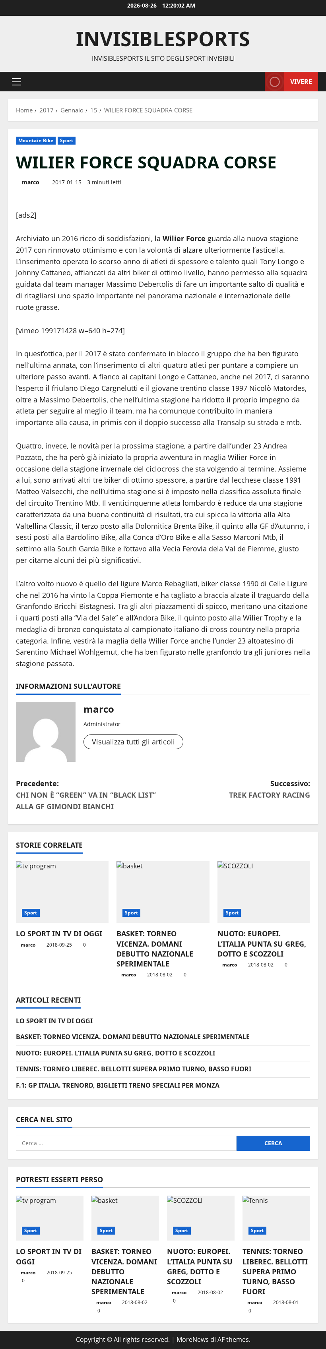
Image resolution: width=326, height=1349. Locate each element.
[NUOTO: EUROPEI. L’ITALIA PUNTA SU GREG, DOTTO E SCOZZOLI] (263, 892)
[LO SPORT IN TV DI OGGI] (62, 892)
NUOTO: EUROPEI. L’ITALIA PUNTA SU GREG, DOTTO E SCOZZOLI (261, 943)
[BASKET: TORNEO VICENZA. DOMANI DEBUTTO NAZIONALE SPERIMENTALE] (162, 892)
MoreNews (193, 1339)
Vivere (301, 81)
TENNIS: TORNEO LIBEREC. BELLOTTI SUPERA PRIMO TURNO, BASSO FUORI (133, 1069)
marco (30, 182)
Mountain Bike (35, 140)
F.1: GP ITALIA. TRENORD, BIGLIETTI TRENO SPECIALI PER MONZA (117, 1085)
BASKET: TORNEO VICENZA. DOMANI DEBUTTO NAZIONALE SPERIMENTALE (154, 948)
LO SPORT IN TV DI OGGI (59, 933)
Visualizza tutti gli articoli (133, 741)
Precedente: (86, 795)
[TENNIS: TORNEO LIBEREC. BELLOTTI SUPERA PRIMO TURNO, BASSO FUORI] (276, 1218)
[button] (16, 81)
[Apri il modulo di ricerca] (256, 81)
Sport (66, 140)
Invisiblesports (163, 38)
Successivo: (269, 789)
